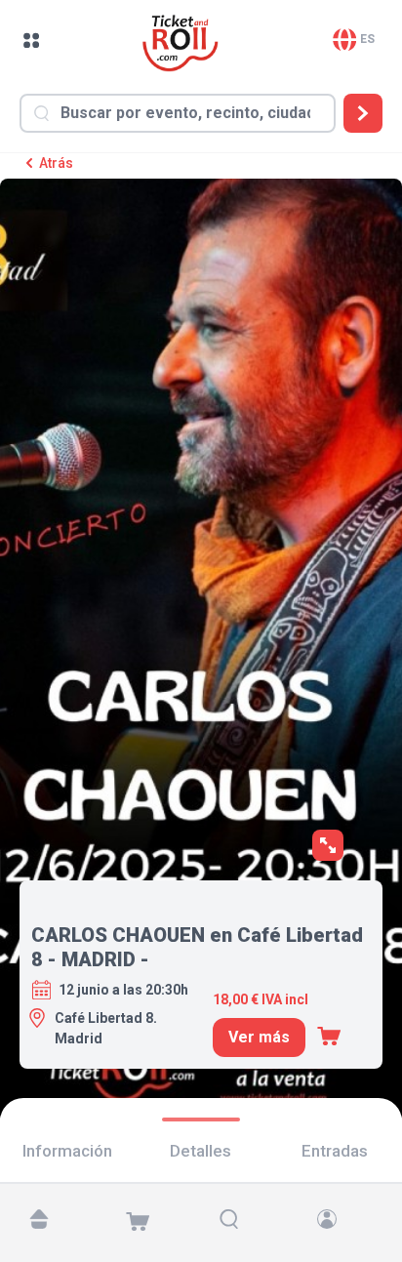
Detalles (200, 1150)
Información (67, 1150)
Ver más (259, 1037)
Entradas (335, 1150)
